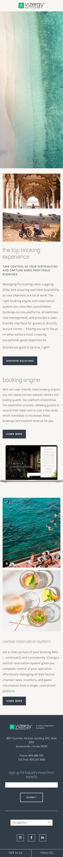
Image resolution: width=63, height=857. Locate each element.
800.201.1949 (37, 759)
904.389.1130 (36, 755)
